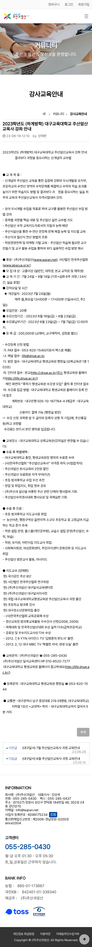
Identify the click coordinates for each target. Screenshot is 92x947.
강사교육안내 (78, 114)
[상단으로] (84, 939)
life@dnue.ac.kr (33, 356)
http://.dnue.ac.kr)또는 (47, 373)
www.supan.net (45, 260)
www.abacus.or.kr (17, 265)
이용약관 (45, 934)
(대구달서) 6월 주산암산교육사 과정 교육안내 (51, 759)
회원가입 (83, 4)
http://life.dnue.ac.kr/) (22, 378)
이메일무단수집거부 (67, 934)
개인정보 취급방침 (23, 934)
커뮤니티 (58, 114)
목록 (83, 732)
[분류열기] (86, 16)
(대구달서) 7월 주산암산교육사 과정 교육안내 (51, 748)
